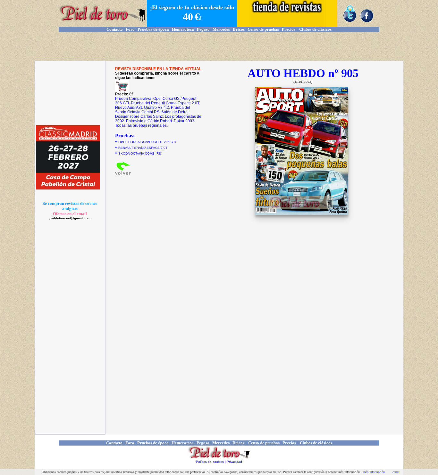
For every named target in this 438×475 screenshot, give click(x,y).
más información (374, 472)
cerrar (395, 472)
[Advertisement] (219, 46)
